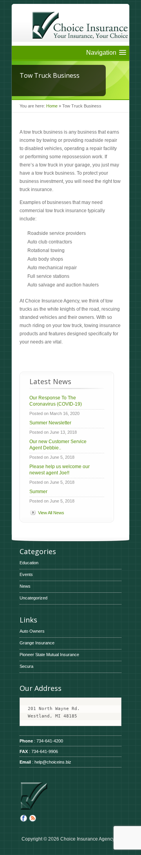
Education (29, 562)
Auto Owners (32, 631)
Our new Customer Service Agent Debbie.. (58, 445)
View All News (51, 512)
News (25, 586)
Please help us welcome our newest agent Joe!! (59, 470)
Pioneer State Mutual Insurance (49, 654)
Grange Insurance (37, 642)
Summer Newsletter (50, 423)
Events (26, 574)
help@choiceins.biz (52, 762)
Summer (38, 491)
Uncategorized (33, 598)
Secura (26, 666)
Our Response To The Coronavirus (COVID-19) (55, 401)
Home (52, 106)
